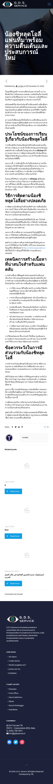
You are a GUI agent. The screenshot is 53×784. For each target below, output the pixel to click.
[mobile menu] (49, 4)
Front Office (13, 693)
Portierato (13, 689)
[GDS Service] (14, 4)
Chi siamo (13, 657)
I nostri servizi (14, 661)
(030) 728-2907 (16, 731)
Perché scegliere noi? (17, 665)
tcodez (21, 86)
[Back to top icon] (27, 765)
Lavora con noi (14, 669)
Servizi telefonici (15, 697)
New (7, 530)
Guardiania (13, 709)
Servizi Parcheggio (16, 705)
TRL (32, 774)
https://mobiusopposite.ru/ (34, 248)
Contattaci (12, 673)
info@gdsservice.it (17, 733)
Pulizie (11, 701)
